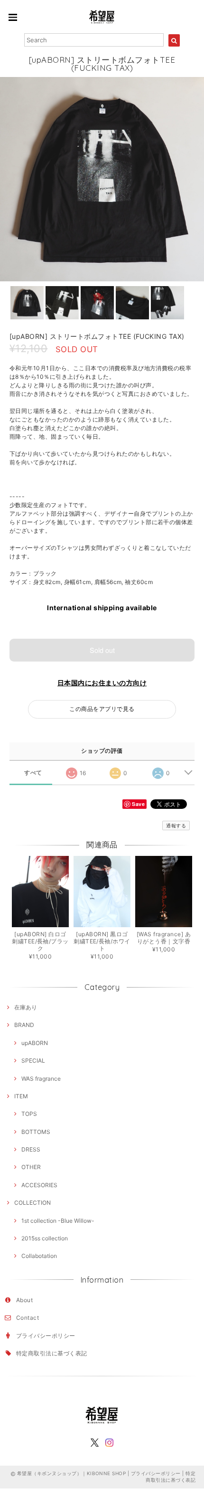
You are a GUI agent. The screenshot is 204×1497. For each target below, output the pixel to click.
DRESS (30, 1149)
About (24, 1300)
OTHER (31, 1167)
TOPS (29, 1113)
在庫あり (25, 1007)
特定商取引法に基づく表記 (51, 1353)
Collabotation (39, 1255)
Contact (27, 1317)
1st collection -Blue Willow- (57, 1220)
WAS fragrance (41, 1078)
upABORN (34, 1042)
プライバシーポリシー (45, 1335)
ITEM (21, 1096)
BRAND (24, 1024)
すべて (33, 773)
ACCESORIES (39, 1185)
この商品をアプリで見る (101, 708)
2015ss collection (44, 1238)
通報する (176, 825)
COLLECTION (32, 1202)
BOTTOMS (35, 1131)
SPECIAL (33, 1060)
